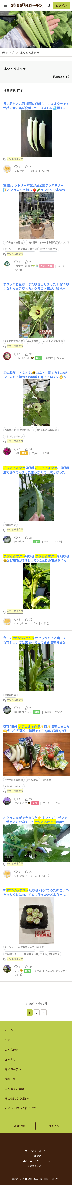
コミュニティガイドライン (36, 1160)
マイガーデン (13, 1069)
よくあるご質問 (14, 1089)
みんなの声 (11, 1050)
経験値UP (27, 429)
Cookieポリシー (36, 1165)
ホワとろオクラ (49, 249)
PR (42, 953)
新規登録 (19, 1126)
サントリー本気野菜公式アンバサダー (26, 249)
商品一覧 (10, 1079)
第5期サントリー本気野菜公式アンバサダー (29, 953)
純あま (47, 779)
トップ (10, 53)
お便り (9, 1040)
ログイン (61, 5)
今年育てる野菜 (14, 242)
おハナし (10, 1059)
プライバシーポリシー (36, 1151)
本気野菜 (33, 341)
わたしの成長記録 (53, 341)
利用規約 (36, 1155)
